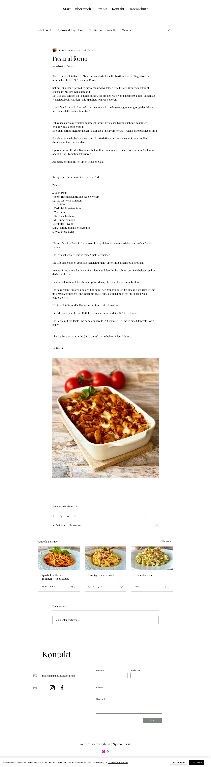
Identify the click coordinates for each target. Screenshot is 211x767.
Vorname (100, 670)
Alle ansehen (167, 541)
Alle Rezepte (45, 30)
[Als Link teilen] (74, 516)
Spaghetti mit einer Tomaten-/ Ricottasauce (55, 576)
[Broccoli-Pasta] (152, 558)
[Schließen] (207, 762)
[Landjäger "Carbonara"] (105, 558)
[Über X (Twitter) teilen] (60, 516)
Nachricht (100, 699)
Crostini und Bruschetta (102, 30)
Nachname (135, 670)
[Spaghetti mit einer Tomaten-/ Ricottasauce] (59, 558)
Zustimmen (196, 762)
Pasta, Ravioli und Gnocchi (65, 506)
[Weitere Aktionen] (157, 50)
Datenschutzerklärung (118, 762)
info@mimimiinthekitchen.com (58, 675)
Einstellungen (179, 762)
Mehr (125, 30)
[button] (169, 30)
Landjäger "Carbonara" (101, 575)
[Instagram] (52, 687)
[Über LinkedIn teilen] (67, 516)
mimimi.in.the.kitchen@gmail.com (105, 744)
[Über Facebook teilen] (53, 516)
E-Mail (99, 688)
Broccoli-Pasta (143, 575)
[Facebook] (62, 687)
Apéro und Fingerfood (70, 30)
